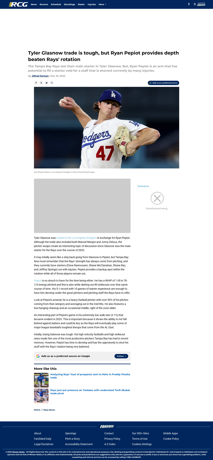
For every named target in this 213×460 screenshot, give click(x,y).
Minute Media (18, 452)
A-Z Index (110, 444)
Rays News (49, 410)
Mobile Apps (170, 433)
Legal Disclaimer (43, 444)
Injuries (92, 4)
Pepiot (38, 280)
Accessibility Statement (79, 444)
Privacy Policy (112, 438)
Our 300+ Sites (140, 433)
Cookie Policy (171, 438)
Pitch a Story (72, 438)
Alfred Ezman (40, 76)
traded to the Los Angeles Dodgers (76, 237)
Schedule (56, 4)
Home (37, 410)
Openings (70, 433)
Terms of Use (140, 438)
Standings (69, 4)
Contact (109, 433)
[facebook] (189, 4)
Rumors (44, 4)
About (37, 433)
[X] (195, 4)
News (34, 4)
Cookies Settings (142, 444)
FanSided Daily (42, 438)
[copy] (52, 83)
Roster (81, 4)
